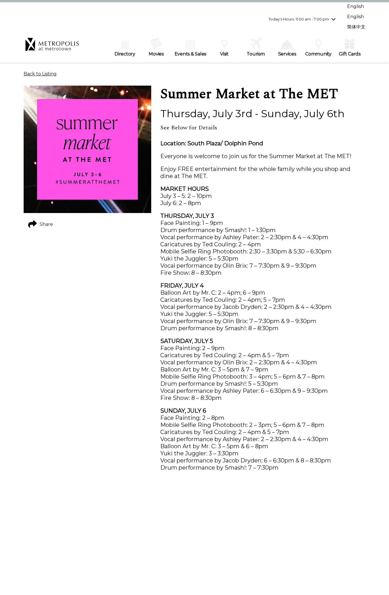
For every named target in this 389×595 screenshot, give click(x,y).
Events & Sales (190, 54)
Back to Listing (40, 74)
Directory (124, 54)
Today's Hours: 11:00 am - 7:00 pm (299, 19)
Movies (156, 54)
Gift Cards (350, 54)
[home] (52, 47)
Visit (224, 54)
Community (318, 54)
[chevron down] (333, 19)
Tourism (256, 54)
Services (287, 54)
